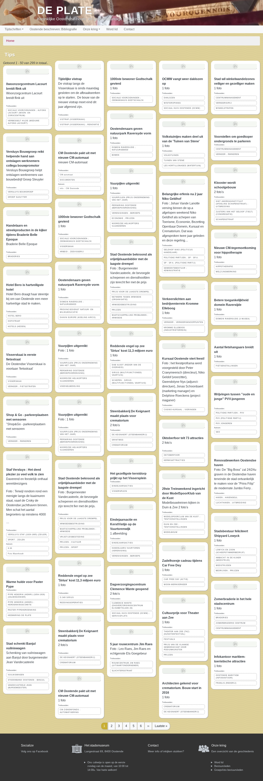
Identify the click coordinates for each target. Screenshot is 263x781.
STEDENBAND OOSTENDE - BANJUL (26, 680)
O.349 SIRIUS (67, 597)
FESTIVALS (169, 639)
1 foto (62, 700)
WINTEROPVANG (172, 103)
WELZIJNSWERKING (226, 272)
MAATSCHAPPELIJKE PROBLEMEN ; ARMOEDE (78, 530)
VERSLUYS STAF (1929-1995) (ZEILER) (27, 535)
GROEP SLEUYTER (17, 197)
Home (10, 40)
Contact (129, 29)
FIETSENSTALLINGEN (227, 366)
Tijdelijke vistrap (70, 79)
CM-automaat (66, 175)
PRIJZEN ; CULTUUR (70, 542)
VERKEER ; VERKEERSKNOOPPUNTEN (183, 322)
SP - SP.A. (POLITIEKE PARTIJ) (180, 263)
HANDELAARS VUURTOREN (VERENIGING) (126, 549)
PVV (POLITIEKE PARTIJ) (228, 418)
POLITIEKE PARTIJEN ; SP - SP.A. (181, 258)
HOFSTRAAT (14, 321)
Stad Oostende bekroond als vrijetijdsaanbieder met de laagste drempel (79, 483)
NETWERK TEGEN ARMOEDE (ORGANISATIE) (126, 298)
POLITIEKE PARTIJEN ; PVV (230, 413)
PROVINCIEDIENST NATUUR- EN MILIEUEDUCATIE (76, 311)
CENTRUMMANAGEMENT (228, 98)
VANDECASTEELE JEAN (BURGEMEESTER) (20, 686)
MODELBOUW (171, 532)
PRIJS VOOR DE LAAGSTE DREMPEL (78, 519)
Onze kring (90, 29)
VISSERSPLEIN (119, 491)
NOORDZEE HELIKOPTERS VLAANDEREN (73, 379)
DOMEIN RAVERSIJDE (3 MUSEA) (233, 319)
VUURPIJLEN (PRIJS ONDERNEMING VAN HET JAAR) (79, 364)
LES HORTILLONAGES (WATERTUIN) (182, 166)
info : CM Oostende (69, 188)
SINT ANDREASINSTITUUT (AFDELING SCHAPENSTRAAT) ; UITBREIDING (232, 203)
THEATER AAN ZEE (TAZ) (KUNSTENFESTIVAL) (176, 633)
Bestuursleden (222, 766)
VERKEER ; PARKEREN (19, 441)
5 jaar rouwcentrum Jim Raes (131, 644)
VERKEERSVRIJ (224, 103)
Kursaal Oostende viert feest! (183, 358)
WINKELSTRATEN (225, 108)
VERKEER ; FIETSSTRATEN (22, 386)
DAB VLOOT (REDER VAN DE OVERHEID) (126, 366)
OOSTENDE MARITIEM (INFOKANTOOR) (227, 676)
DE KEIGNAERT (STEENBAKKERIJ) (77, 657)
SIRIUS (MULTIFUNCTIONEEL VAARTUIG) (127, 374)
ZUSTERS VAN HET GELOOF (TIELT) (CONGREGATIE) (234, 213)
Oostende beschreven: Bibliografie (53, 29)
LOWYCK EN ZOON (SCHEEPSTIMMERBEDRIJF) (230, 551)
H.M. (10, 548)
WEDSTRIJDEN (223, 565)
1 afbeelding (118, 533)
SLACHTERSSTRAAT (122, 671)
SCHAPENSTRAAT (225, 219)
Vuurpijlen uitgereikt (72, 345)
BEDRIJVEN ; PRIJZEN (227, 571)
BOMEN (115, 155)
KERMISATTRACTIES (174, 460)
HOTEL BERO (14, 316)
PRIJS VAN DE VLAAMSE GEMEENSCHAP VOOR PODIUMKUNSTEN (176, 647)
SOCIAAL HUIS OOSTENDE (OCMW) (182, 108)
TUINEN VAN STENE (174, 160)
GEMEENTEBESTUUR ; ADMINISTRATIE (175, 269)
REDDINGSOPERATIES (71, 603)
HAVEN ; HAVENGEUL (227, 497)
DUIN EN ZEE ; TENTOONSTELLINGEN (175, 525)
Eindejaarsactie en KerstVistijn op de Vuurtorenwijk (123, 524)
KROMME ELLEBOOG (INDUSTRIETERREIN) (175, 329)
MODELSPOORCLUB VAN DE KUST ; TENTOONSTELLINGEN (182, 518)
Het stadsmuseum (97, 745)
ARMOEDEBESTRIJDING (72, 524)
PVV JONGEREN (224, 423)
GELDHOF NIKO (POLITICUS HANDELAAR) (178, 251)
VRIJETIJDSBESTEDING (72, 537)
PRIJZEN (116, 310)
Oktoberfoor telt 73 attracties (183, 438)
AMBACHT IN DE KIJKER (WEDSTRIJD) (228, 559)
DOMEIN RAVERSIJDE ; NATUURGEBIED (72, 303)
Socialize (27, 745)
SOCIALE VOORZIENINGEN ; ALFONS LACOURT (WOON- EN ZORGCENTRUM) (27, 112)
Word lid (112, 29)
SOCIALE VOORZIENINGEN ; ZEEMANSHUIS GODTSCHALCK (76, 240)
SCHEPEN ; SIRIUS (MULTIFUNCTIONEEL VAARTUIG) (129, 381)
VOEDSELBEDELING (70, 386)
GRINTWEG (117, 440)
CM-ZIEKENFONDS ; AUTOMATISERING (70, 711)
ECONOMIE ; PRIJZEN (123, 218)
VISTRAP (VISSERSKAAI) (72, 119)
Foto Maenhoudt (16, 554)
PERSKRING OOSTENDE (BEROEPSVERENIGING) (72, 372)
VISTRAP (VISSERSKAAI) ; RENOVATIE (79, 125)
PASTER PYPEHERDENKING (22, 610)
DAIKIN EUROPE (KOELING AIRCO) (78, 317)
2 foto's (115, 425)
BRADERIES (14, 256)
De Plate (64, 10)
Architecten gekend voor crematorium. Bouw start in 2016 (181, 688)
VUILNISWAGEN (16, 675)
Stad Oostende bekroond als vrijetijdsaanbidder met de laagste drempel (131, 259)
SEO (218, 432)
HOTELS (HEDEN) (17, 326)
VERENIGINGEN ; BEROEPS (126, 213)
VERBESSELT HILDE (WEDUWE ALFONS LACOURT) (23, 122)
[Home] (20, 12)
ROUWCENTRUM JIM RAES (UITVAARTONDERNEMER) (126, 664)
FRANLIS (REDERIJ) (226, 683)
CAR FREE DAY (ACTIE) (176, 579)
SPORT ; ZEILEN (16, 540)
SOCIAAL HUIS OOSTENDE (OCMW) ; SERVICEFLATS (131, 614)
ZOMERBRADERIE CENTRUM (230, 623)
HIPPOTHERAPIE (224, 266)
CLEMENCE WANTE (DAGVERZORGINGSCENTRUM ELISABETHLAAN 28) (127, 605)
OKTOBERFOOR (172, 455)
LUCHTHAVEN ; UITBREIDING (231, 503)
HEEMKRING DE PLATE (19, 615)
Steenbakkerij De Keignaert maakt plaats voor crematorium (78, 635)
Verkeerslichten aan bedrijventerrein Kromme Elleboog (180, 303)
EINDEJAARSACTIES (122, 486)
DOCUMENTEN (67, 180)
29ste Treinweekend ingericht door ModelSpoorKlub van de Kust (183, 493)
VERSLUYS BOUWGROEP (20, 192)
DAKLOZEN (169, 98)
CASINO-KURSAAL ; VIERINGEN (180, 410)
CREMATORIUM (68, 663)
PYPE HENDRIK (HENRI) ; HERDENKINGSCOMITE (21, 603)
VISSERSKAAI (15, 381)
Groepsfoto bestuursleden (228, 769)
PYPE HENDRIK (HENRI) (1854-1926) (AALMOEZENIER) (26, 596)
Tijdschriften (13, 29)
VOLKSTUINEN (171, 155)
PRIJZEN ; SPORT (69, 547)
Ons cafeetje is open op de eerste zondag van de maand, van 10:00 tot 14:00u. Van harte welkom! (107, 766)
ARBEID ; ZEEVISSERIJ (72, 252)
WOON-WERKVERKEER (175, 584)
